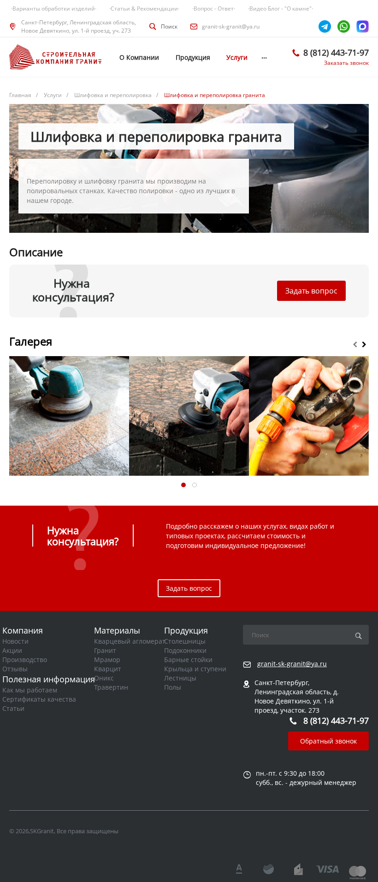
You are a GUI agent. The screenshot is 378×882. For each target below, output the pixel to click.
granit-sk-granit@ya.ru (231, 26)
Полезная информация (48, 679)
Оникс (104, 678)
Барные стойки (188, 659)
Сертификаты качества (39, 699)
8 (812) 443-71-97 (336, 52)
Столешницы (185, 641)
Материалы (117, 630)
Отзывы (15, 668)
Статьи (13, 708)
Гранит (105, 650)
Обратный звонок (328, 741)
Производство (24, 659)
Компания (22, 630)
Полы (172, 687)
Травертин (111, 687)
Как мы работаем (29, 690)
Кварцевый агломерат (129, 641)
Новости (15, 641)
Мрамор (107, 659)
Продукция (186, 630)
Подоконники (185, 650)
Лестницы (180, 678)
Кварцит (107, 668)
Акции (12, 650)
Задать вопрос (311, 291)
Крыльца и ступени (195, 668)
